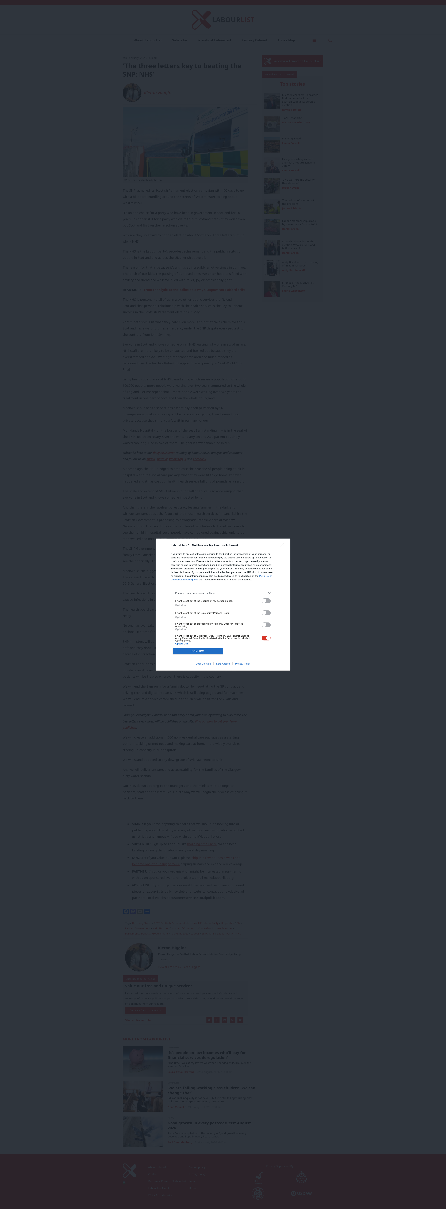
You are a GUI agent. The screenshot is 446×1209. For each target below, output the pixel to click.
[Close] (283, 545)
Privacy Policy (242, 663)
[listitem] (223, 593)
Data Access (223, 663)
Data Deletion (203, 663)
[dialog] (223, 604)
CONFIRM (197, 651)
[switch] (266, 600)
